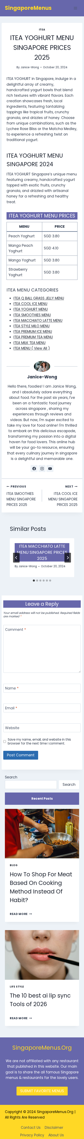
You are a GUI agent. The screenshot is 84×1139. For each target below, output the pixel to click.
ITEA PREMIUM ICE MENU (32, 331)
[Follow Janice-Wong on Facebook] (34, 468)
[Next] (67, 558)
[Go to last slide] (16, 558)
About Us (56, 1135)
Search (11, 777)
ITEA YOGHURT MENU (30, 309)
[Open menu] (75, 8)
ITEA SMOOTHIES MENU (32, 315)
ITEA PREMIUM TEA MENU (33, 337)
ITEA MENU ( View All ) (31, 348)
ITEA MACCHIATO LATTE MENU (37, 320)
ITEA (42, 29)
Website (12, 728)
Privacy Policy (32, 1135)
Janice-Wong (30, 67)
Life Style (17, 986)
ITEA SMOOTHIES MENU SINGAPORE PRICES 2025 (21, 496)
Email (11, 708)
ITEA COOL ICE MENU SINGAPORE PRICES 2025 (62, 496)
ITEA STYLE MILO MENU (31, 326)
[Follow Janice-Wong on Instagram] (42, 468)
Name (12, 688)
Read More (21, 914)
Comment (15, 629)
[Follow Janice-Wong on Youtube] (49, 468)
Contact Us (31, 1127)
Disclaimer (54, 1127)
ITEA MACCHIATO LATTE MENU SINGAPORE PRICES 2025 (42, 552)
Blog (14, 865)
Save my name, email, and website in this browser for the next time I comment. (39, 742)
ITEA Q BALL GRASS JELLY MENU (38, 298)
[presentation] (42, 834)
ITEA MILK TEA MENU (29, 342)
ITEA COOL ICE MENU (30, 303)
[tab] (34, 581)
